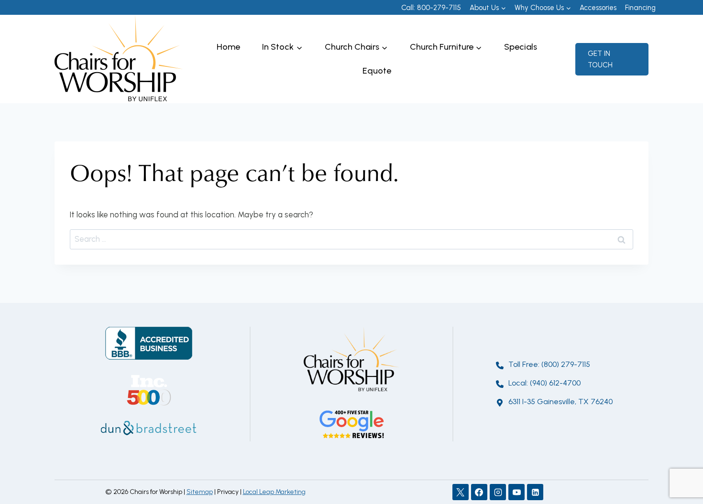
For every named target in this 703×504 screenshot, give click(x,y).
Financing (640, 7)
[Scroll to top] (679, 465)
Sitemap (200, 492)
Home (228, 47)
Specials (520, 47)
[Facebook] (479, 492)
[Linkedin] (535, 492)
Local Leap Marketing (274, 492)
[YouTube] (516, 492)
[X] (460, 492)
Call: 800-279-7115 (431, 7)
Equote (376, 70)
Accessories (598, 7)
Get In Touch (600, 59)
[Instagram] (498, 492)
